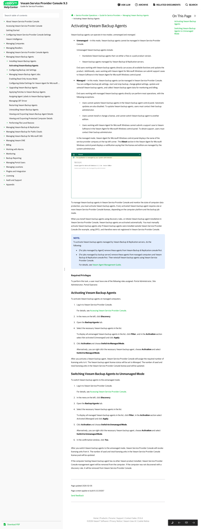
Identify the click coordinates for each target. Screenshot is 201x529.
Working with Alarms (15, 149)
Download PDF (13, 524)
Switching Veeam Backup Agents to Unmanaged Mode (185, 31)
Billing (8, 145)
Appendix (10, 184)
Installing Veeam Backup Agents (22, 61)
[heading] (118, 275)
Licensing (10, 176)
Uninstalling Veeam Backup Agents (23, 109)
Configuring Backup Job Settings (22, 70)
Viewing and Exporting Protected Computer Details (31, 118)
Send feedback (77, 495)
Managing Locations (14, 167)
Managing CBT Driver (18, 101)
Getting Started (12, 30)
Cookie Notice (143, 521)
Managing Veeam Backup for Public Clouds (24, 131)
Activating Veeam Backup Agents (23, 65)
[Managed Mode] (106, 175)
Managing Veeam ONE (15, 140)
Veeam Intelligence (14, 39)
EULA (140, 518)
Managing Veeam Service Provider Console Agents (27, 52)
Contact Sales (131, 518)
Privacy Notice (116, 521)
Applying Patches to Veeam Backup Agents (27, 92)
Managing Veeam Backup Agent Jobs (24, 74)
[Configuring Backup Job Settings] (193, 522)
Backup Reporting (13, 158)
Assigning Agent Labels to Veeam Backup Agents (29, 96)
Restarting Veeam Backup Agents (23, 105)
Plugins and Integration (16, 171)
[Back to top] (186, 522)
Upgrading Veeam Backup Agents (23, 87)
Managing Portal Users (15, 162)
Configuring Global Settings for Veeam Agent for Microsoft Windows (35, 83)
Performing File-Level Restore (21, 123)
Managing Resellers (14, 48)
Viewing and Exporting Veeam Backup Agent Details (31, 114)
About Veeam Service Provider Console (22, 21)
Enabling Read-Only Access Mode (23, 79)
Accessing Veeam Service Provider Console (24, 26)
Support (120, 518)
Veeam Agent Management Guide (106, 265)
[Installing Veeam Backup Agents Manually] (179, 522)
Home (95, 518)
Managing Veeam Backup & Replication (22, 127)
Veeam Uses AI (129, 521)
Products (103, 518)
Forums (112, 518)
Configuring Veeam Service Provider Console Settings (28, 34)
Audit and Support (14, 180)
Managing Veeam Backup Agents (20, 57)
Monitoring (10, 153)
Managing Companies (15, 43)
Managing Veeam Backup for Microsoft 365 (24, 136)
